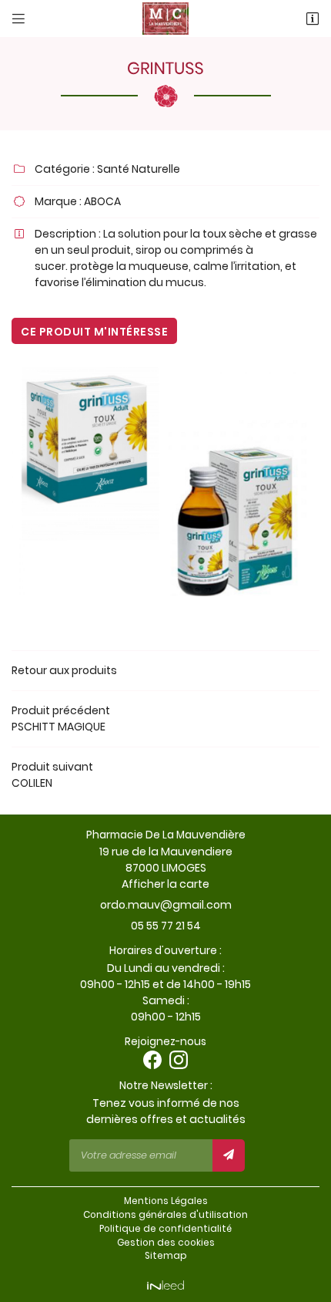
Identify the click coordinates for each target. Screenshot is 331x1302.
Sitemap (166, 1256)
